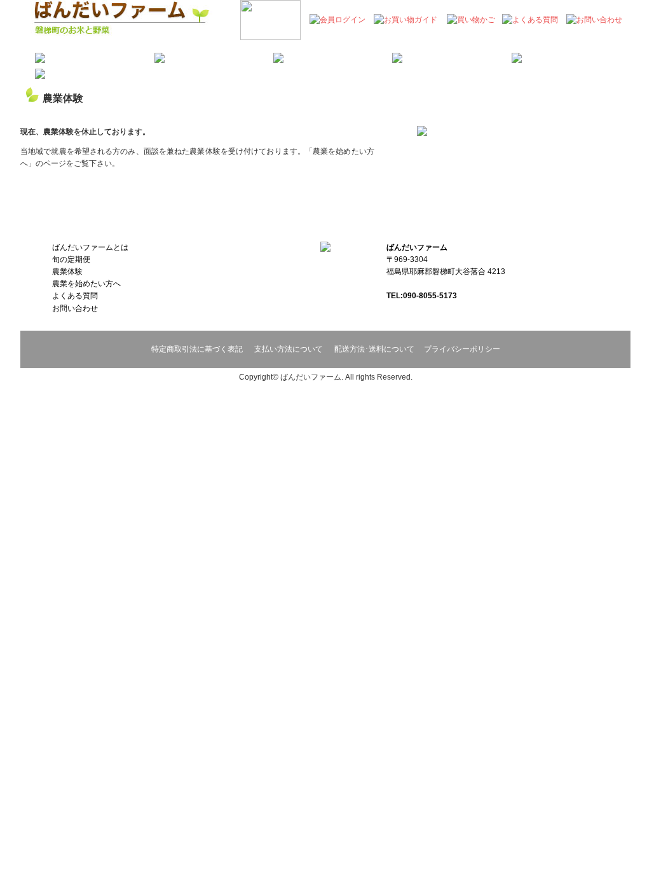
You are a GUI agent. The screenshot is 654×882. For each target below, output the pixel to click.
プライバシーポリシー (462, 349)
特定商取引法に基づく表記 (197, 349)
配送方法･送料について (374, 349)
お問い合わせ (75, 308)
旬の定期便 (71, 259)
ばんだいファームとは (90, 247)
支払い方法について (288, 349)
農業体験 (67, 271)
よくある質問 (75, 295)
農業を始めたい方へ (86, 283)
